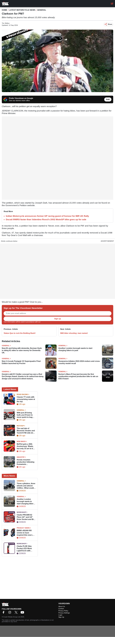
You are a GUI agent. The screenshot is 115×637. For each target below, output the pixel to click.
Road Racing (22, 394)
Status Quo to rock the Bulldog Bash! (19, 333)
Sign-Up (61, 617)
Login (60, 615)
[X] (16, 613)
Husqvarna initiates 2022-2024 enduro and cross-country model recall (79, 362)
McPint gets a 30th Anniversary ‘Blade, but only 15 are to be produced (25, 446)
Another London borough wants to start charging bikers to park (75, 349)
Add (108, 99)
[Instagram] (10, 613)
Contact (61, 608)
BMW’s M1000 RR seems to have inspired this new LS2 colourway (26, 533)
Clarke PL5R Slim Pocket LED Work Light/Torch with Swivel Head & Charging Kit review (25, 548)
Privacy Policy (46, 322)
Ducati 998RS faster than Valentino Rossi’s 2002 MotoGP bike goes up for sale (46, 219)
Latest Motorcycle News (22, 10)
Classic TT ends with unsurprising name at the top (26, 399)
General (41, 10)
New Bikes (21, 441)
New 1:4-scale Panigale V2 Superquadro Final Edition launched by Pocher (21, 362)
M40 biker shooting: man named (74, 333)
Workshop (21, 512)
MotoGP (20, 426)
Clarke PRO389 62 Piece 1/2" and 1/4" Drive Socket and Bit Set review (25, 517)
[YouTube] (23, 613)
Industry (21, 457)
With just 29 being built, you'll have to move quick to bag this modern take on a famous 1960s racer (26, 415)
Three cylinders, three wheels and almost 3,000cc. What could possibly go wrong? (26, 486)
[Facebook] (4, 613)
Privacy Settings (64, 613)
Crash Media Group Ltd (11, 617)
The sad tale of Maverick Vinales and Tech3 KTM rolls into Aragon (26, 430)
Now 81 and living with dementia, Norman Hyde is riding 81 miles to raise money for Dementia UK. (22, 350)
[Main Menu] (112, 3)
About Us (61, 606)
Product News (23, 528)
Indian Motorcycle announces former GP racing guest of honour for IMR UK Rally (47, 216)
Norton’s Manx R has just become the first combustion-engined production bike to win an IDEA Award (78, 376)
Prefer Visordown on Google (21, 98)
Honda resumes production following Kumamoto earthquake (25, 462)
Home (4, 10)
